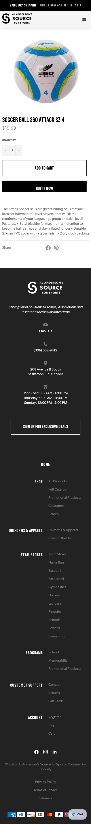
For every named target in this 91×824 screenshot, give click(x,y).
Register (54, 717)
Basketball (56, 579)
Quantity (9, 140)
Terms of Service (46, 790)
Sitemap (45, 798)
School (53, 652)
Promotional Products (64, 498)
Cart (51, 733)
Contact (54, 685)
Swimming (56, 636)
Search (53, 514)
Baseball (54, 571)
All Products (57, 481)
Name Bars (56, 562)
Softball (54, 628)
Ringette (54, 612)
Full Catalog (57, 489)
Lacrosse (54, 603)
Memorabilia (58, 660)
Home (45, 464)
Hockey (54, 595)
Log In (52, 725)
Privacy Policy (45, 782)
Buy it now (44, 188)
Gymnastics (57, 587)
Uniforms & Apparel (63, 530)
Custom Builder (60, 538)
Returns (54, 693)
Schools (54, 620)
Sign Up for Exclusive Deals (45, 426)
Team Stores (57, 554)
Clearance (56, 506)
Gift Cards (56, 701)
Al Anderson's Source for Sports (42, 764)
